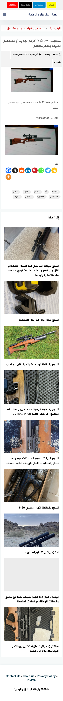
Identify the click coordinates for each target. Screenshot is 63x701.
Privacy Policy (46, 676)
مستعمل (54, 196)
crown (55, 192)
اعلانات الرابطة (51, 54)
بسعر (36, 192)
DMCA (31, 680)
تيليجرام (39, 5)
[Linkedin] (28, 170)
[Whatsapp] (41, 170)
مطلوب (40, 196)
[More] (8, 177)
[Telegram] (48, 170)
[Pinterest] (35, 170)
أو (46, 192)
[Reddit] (22, 170)
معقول (28, 196)
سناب (51, 5)
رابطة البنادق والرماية (43, 14)
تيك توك (25, 5)
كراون (15, 192)
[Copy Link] (54, 170)
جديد (26, 192)
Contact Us (13, 676)
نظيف (16, 196)
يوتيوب (12, 5)
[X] (15, 170)
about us (28, 676)
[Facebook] (8, 170)
